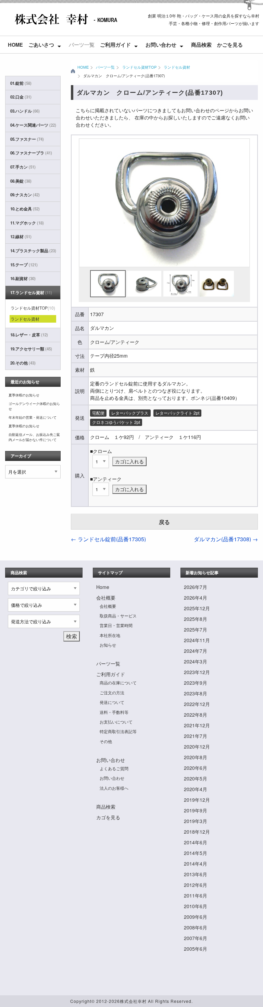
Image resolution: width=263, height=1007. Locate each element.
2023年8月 (195, 693)
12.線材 (21, 237)
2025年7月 (195, 629)
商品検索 (201, 44)
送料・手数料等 (114, 712)
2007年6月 (195, 938)
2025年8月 (195, 618)
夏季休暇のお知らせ (24, 395)
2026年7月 (195, 586)
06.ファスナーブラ (31, 153)
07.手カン (23, 167)
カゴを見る (108, 817)
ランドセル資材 (177, 67)
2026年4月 (195, 597)
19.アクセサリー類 (31, 349)
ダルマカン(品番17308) (226, 539)
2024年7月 (195, 650)
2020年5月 (195, 778)
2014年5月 (195, 852)
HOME (83, 67)
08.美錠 (21, 181)
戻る (164, 522)
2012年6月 (195, 884)
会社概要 (105, 597)
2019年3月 (195, 821)
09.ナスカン (25, 195)
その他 (106, 741)
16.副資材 (23, 278)
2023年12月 (197, 672)
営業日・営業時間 (116, 625)
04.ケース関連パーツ (32, 125)
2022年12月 (197, 704)
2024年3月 (195, 661)
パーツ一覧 (82, 44)
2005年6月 (195, 948)
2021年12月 (197, 725)
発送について (112, 702)
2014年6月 (195, 842)
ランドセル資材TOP (139, 67)
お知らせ (108, 645)
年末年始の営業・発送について (33, 417)
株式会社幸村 (133, 1001)
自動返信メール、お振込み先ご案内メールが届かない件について (34, 437)
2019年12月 (197, 799)
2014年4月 (195, 863)
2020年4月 (195, 789)
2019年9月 (195, 810)
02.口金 (21, 97)
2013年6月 (195, 874)
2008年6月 (195, 927)
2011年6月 (195, 895)
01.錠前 (21, 83)
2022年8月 (195, 714)
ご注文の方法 (112, 692)
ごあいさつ (41, 44)
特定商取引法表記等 (118, 731)
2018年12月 (197, 831)
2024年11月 (197, 640)
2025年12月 (197, 608)
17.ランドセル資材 (31, 293)
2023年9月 (195, 682)
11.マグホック (27, 223)
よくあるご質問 (114, 768)
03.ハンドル (25, 111)
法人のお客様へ (114, 788)
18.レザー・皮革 (29, 335)
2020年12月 (197, 746)
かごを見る (230, 44)
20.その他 (23, 363)
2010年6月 (195, 906)
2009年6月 (195, 916)
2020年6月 (195, 767)
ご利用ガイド (115, 44)
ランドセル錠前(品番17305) (108, 539)
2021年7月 (195, 735)
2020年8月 (195, 757)
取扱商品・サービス (118, 615)
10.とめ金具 (25, 209)
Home (15, 44)
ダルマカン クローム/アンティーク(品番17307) (124, 75)
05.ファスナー (27, 139)
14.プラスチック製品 (32, 251)
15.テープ (24, 265)
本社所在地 (110, 635)
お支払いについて (116, 722)
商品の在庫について (118, 682)
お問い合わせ (161, 44)
